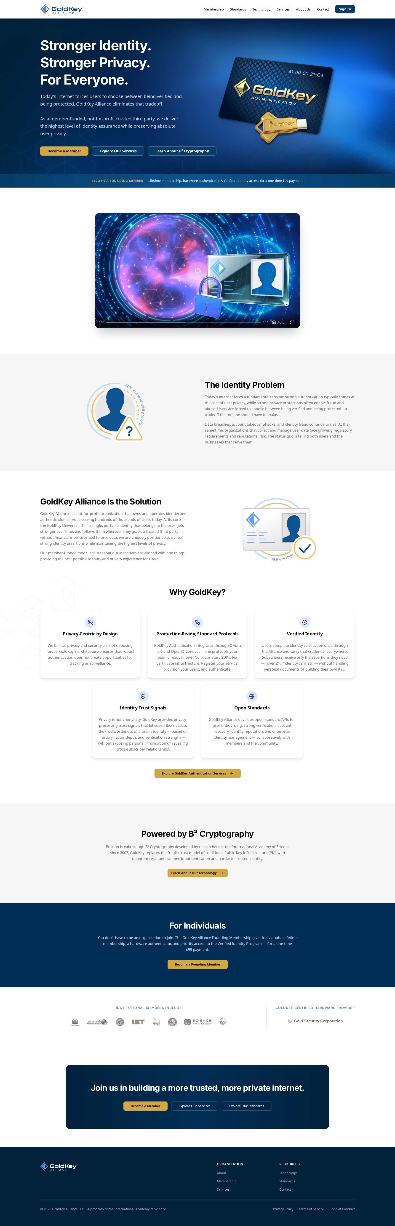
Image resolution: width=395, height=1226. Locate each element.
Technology (261, 9)
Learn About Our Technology (194, 873)
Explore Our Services (118, 151)
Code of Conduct (342, 1209)
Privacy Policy (283, 1209)
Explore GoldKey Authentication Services (194, 773)
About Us (303, 9)
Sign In (345, 9)
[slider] (183, 322)
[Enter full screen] (292, 322)
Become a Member (64, 151)
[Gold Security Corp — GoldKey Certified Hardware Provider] (315, 1021)
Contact (323, 9)
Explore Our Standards (246, 1106)
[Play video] (197, 270)
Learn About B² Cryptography (182, 151)
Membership (214, 9)
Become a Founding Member (197, 964)
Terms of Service (311, 1209)
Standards (238, 9)
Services (283, 9)
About (221, 1173)
